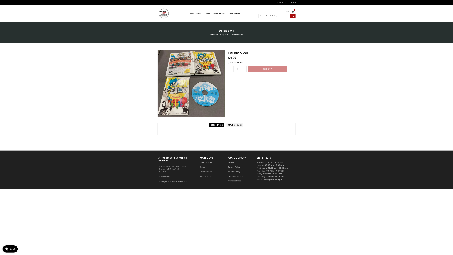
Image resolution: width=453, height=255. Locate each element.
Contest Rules (234, 181)
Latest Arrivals (206, 171)
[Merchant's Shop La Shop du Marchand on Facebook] (154, 2)
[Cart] (293, 11)
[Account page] (287, 11)
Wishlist (293, 2)
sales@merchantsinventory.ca (173, 182)
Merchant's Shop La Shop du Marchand (226, 34)
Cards (202, 167)
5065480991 (164, 176)
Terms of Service (235, 176)
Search (231, 162)
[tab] (216, 125)
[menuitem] (195, 13)
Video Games (206, 162)
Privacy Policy (234, 167)
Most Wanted (206, 176)
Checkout (281, 2)
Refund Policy (234, 171)
